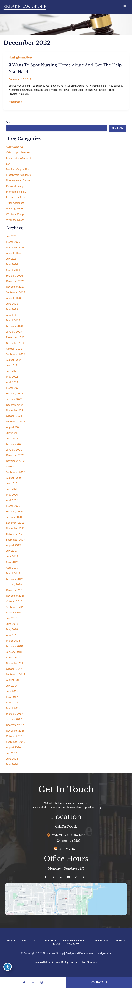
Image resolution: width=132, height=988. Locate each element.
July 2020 (11, 483)
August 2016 (13, 747)
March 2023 (13, 320)
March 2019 (13, 573)
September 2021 (15, 421)
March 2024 (13, 269)
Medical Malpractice (17, 169)
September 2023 (15, 292)
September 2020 (15, 472)
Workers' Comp (15, 214)
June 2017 (12, 691)
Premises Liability (16, 191)
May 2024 (12, 264)
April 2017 (12, 702)
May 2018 (12, 629)
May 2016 (12, 764)
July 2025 (11, 236)
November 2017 (15, 663)
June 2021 (12, 438)
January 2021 (14, 449)
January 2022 (14, 399)
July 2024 (11, 258)
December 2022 (15, 337)
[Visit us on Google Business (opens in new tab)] (61, 877)
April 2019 (12, 567)
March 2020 (13, 505)
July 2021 (11, 432)
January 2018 (14, 651)
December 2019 (15, 522)
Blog (56, 944)
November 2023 (15, 286)
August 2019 (13, 545)
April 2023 (12, 314)
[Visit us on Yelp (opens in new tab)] (76, 877)
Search (9, 122)
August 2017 (13, 679)
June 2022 (12, 371)
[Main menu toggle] (125, 6)
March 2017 (13, 708)
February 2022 (14, 393)
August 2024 (13, 253)
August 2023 (13, 298)
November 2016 (15, 730)
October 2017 (14, 668)
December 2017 (15, 657)
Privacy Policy (60, 962)
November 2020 (15, 460)
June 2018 (12, 623)
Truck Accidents (15, 202)
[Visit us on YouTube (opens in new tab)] (69, 877)
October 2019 (14, 534)
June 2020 (12, 488)
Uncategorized (14, 208)
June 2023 (12, 303)
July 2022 (11, 365)
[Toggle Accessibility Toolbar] (7, 967)
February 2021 (14, 444)
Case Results (99, 940)
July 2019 (11, 550)
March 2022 (13, 387)
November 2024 (15, 247)
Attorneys (49, 940)
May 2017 (12, 696)
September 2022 (15, 354)
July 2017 (11, 685)
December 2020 (15, 455)
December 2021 (15, 404)
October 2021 (14, 415)
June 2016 (12, 758)
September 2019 (15, 539)
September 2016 (15, 741)
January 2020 (14, 517)
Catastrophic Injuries (18, 152)
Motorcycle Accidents (18, 174)
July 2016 (11, 753)
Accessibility (42, 962)
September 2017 (15, 674)
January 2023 (14, 331)
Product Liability (15, 197)
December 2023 (15, 281)
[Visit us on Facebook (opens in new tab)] (45, 877)
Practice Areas (73, 940)
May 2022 (12, 376)
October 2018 (14, 601)
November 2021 (15, 410)
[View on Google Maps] (66, 899)
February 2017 (14, 713)
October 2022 (14, 348)
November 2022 (15, 343)
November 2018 (15, 595)
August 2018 (13, 612)
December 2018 (15, 590)
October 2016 (14, 736)
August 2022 (13, 359)
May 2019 (12, 562)
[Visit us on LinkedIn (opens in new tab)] (84, 877)
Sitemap (92, 962)
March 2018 (13, 640)
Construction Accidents (19, 158)
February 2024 (14, 275)
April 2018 (12, 635)
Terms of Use (77, 962)
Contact (73, 944)
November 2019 (15, 528)
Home (11, 940)
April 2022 (12, 382)
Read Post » (15, 102)
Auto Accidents (14, 146)
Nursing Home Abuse (20, 57)
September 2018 (15, 607)
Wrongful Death (15, 219)
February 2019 (14, 579)
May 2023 (12, 309)
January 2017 (14, 719)
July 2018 (11, 618)
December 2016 (15, 724)
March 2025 (13, 241)
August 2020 (13, 477)
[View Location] (49, 835)
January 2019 (14, 584)
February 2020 (14, 511)
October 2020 (14, 466)
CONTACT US (99, 982)
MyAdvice (105, 953)
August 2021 (13, 427)
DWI (8, 163)
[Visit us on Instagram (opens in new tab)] (53, 877)
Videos (120, 940)
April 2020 (12, 500)
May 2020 (12, 494)
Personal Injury (14, 186)
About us (28, 940)
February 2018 (14, 646)
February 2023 (14, 326)
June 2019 (12, 556)
